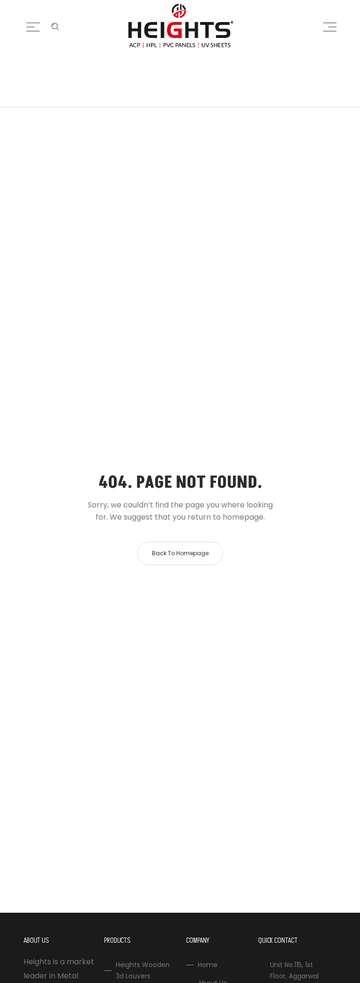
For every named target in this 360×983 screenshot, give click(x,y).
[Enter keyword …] (55, 26)
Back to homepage (180, 553)
